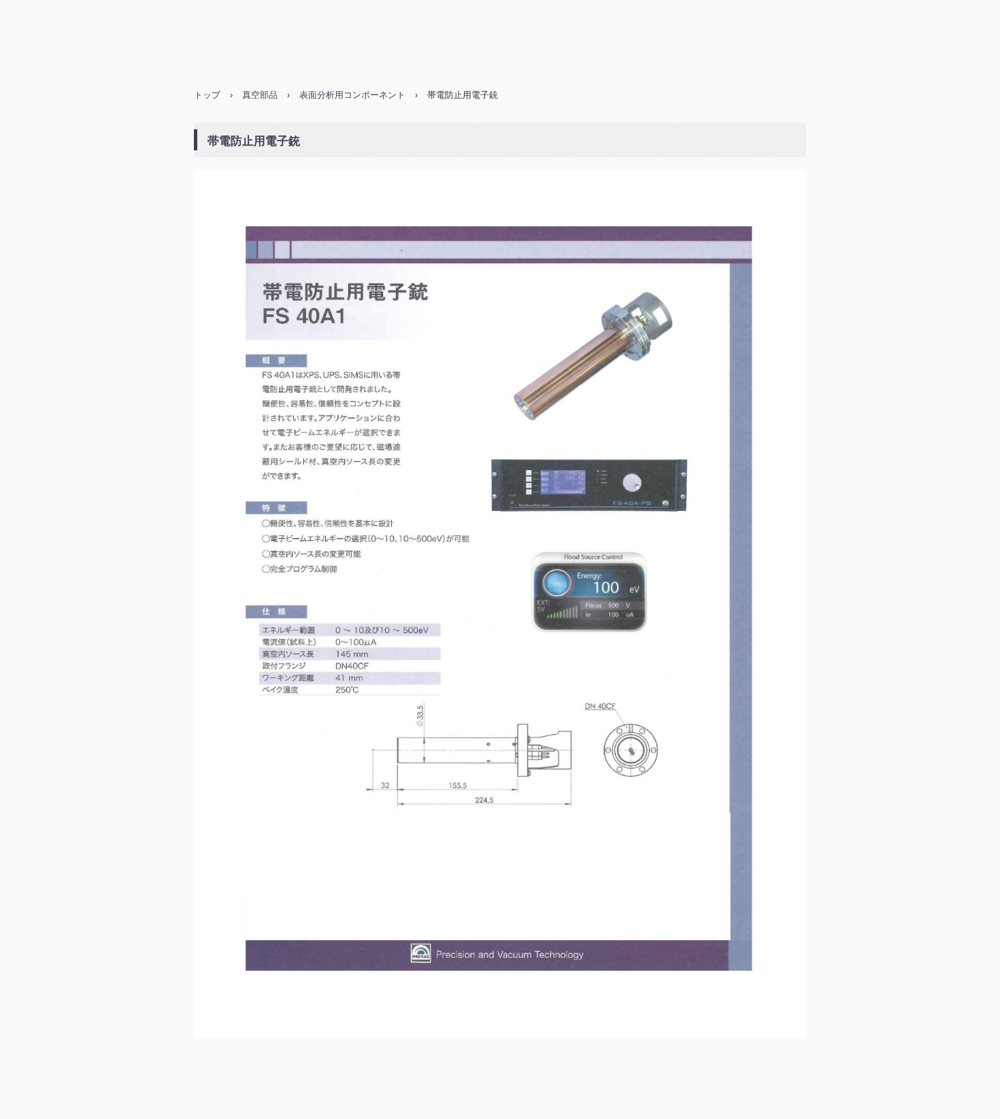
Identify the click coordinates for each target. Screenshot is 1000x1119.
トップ (207, 95)
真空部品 (260, 95)
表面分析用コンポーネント (352, 95)
